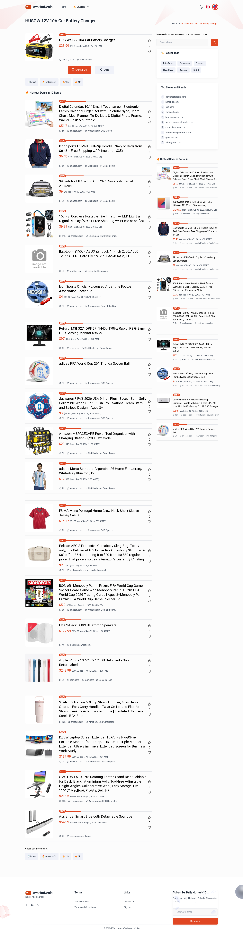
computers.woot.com (174, 127)
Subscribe (195, 921)
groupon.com (170, 137)
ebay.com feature (202, 214)
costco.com (186, 415)
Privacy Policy (82, 901)
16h (176, 214)
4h (63, 348)
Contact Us (129, 901)
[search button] (214, 42)
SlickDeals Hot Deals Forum (101, 166)
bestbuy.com (74, 271)
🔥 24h (78, 82)
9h (63, 488)
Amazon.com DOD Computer (102, 761)
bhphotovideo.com (77, 570)
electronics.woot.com (79, 645)
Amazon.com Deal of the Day (102, 306)
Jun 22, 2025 (68, 59)
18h (176, 415)
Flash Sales (168, 70)
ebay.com (73, 348)
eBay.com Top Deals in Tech (98, 680)
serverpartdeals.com (174, 96)
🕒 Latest (32, 82)
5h (63, 130)
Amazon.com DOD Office (100, 130)
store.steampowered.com (176, 132)
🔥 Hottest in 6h (49, 82)
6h (63, 201)
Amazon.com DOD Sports (100, 383)
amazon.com (74, 130)
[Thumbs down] (149, 51)
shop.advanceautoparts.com (177, 122)
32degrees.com (171, 142)
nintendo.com (170, 102)
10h (64, 722)
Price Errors (168, 63)
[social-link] (26, 905)
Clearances (185, 63)
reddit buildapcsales (98, 271)
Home (63, 6)
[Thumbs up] (149, 40)
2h (63, 680)
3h (63, 453)
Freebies (199, 63)
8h (63, 271)
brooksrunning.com (173, 117)
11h (64, 236)
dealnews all (99, 570)
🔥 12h (65, 82)
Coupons (183, 70)
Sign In (127, 907)
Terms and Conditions (85, 907)
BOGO (196, 70)
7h (63, 530)
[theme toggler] (201, 7)
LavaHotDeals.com (125, 928)
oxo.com (168, 107)
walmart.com (84, 59)
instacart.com (170, 112)
